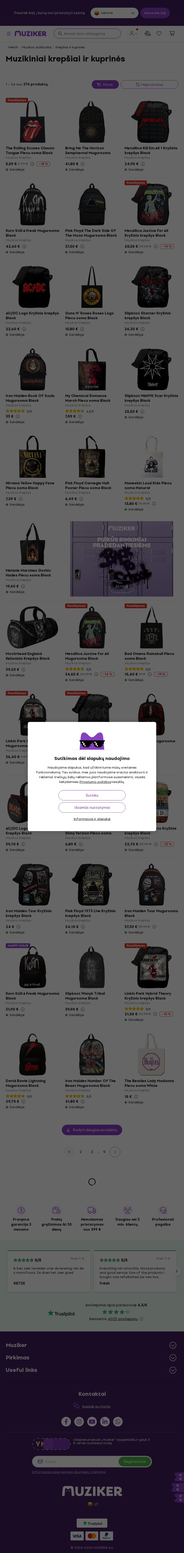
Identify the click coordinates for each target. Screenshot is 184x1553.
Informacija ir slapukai (92, 818)
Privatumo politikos (95, 782)
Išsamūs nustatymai (92, 807)
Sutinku (92, 795)
